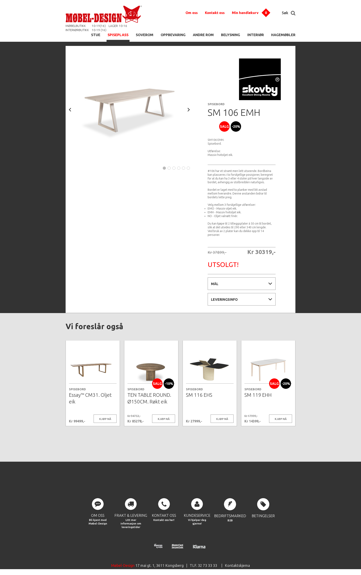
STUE (95, 35)
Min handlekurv (245, 13)
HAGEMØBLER (283, 35)
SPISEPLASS (118, 35)
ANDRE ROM (203, 35)
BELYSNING (230, 35)
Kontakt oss (215, 13)
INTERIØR (255, 35)
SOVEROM (144, 35)
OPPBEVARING (173, 35)
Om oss (192, 13)
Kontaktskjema (237, 565)
